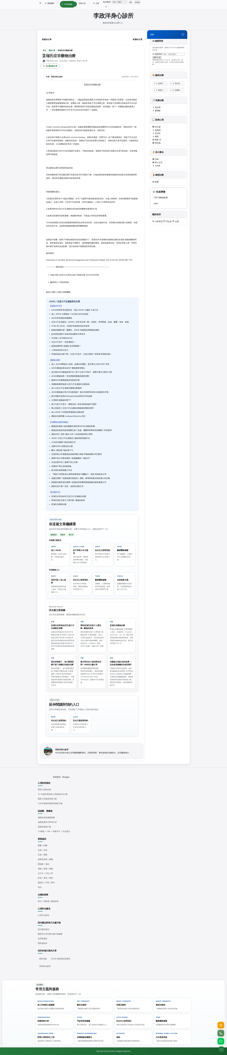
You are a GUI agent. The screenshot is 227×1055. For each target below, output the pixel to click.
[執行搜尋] (105, 6)
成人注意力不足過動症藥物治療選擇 (66, 388)
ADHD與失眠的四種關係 (61, 318)
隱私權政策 (42, 943)
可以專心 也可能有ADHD (62, 338)
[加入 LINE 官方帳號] (221, 1041)
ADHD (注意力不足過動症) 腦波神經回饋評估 (70, 438)
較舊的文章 (137, 39)
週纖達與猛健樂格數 (46, 817)
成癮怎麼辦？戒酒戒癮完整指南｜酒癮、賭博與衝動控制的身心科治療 (80, 478)
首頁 (44, 50)
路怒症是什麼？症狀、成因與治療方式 (67, 486)
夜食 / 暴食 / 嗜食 (45, 878)
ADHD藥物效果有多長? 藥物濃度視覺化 (68, 368)
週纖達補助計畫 (44, 827)
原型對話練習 (45, 966)
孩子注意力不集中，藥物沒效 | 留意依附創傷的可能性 (74, 404)
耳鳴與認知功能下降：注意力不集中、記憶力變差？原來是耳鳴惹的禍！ (81, 354)
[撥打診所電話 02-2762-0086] (221, 1033)
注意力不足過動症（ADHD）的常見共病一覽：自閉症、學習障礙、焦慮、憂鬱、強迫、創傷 (90, 322)
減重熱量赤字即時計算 (47, 822)
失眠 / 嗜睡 (42, 854)
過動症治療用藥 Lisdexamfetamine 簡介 (68, 416)
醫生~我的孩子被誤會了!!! (62, 450)
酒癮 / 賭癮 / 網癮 (45, 868)
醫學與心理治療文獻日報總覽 (50, 934)
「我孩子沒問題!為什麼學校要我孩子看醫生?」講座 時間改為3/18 (78, 474)
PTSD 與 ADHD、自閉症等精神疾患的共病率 (70, 326)
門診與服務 (68, 4)
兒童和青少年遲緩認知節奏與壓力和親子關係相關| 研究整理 (76, 454)
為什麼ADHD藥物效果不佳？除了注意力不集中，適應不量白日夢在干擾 (81, 372)
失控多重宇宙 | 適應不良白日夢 (64, 462)
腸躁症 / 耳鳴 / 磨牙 (46, 882)
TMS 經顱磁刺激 (161, 197)
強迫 (40, 887)
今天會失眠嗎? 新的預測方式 (63, 442)
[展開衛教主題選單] (89, 3)
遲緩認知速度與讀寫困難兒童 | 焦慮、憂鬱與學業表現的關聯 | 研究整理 (81, 430)
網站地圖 (43, 958)
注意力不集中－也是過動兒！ (63, 342)
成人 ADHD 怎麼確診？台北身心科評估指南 (69, 314)
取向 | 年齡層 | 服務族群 (48, 901)
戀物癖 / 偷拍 (43, 864)
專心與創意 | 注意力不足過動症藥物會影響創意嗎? (72, 408)
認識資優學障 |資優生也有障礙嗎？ (66, 346)
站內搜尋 (107, 2)
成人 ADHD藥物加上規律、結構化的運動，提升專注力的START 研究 (80, 364)
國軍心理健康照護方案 (47, 799)
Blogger (65, 777)
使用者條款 (42, 938)
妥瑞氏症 (72, 61)
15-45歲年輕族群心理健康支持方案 (53, 794)
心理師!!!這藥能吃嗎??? (61, 400)
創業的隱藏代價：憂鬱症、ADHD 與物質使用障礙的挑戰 (75, 330)
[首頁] (40, 2)
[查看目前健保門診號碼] (221, 1025)
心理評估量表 (43, 915)
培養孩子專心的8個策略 (61, 466)
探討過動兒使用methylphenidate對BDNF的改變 (71, 396)
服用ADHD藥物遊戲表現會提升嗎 (65, 380)
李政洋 (79, 61)
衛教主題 (82, 3)
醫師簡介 (125, 752)
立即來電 (159, 221)
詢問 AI (156, 57)
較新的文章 (47, 39)
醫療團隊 (51, 3)
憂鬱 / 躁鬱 (42, 845)
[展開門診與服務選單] (75, 4)
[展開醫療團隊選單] (57, 3)
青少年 (85, 61)
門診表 (168, 221)
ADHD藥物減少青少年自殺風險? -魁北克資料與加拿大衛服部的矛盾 (79, 392)
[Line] (183, 34)
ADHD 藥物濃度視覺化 (60, 958)
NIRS (156, 203)
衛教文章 (52, 50)
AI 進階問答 (157, 54)
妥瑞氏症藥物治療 (58, 504)
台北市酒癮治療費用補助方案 (50, 803)
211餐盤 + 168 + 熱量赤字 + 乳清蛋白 (54, 831)
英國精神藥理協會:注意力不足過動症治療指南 (70, 384)
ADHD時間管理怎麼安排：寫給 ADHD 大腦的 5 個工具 (74, 310)
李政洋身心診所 (113, 15)
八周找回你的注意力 (59, 350)
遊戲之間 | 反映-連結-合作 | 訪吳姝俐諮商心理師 (71, 434)
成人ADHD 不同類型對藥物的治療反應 (67, 412)
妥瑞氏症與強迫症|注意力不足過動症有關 (68, 496)
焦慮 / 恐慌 (42, 850)
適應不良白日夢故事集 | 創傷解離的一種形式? (70, 458)
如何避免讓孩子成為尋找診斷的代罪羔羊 (68, 334)
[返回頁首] (221, 1049)
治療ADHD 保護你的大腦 (62, 446)
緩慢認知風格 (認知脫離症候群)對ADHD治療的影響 (73, 426)
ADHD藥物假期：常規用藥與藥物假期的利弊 (70, 376)
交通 (97, 3)
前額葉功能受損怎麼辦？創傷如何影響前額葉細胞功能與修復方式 (78, 482)
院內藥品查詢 (43, 929)
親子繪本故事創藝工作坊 (61, 470)
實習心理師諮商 (44, 789)
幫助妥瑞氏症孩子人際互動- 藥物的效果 (68, 500)
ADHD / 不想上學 (45, 873)
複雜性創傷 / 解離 (45, 859)
